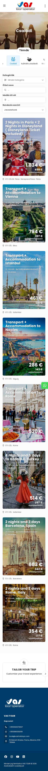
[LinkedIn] (23, 757)
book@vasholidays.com (19, 736)
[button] (24, 110)
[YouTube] (17, 757)
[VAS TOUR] (14, 703)
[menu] (45, 6)
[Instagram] (11, 757)
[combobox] (24, 100)
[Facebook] (5, 757)
